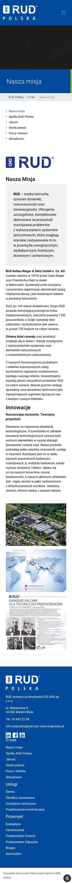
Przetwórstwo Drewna (20, 836)
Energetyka (13, 824)
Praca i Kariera (18, 133)
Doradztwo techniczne (21, 803)
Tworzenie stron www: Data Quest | (24, 873)
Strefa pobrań (17, 127)
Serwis (10, 791)
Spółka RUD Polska (21, 116)
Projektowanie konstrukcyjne (25, 809)
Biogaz (10, 848)
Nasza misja (17, 111)
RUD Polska (16, 97)
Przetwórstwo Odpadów (22, 842)
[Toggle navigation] (63, 13)
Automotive (13, 854)
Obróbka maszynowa (20, 798)
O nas (31, 97)
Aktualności (16, 138)
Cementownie (15, 830)
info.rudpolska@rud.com (23, 726)
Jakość (13, 122)
